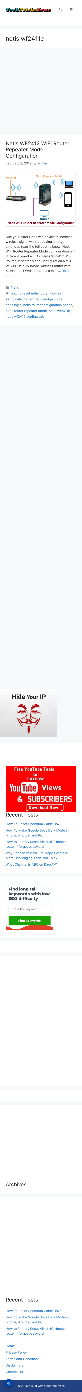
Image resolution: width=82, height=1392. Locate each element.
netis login (13, 305)
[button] (60, 9)
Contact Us (14, 1372)
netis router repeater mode (26, 311)
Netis (15, 287)
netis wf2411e (59, 311)
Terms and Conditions (22, 1359)
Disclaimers (14, 1365)
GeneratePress (54, 1386)
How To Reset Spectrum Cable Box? (33, 824)
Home (10, 1346)
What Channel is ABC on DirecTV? (32, 864)
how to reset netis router (29, 293)
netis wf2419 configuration (26, 316)
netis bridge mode (49, 299)
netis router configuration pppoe (47, 305)
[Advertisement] (41, 92)
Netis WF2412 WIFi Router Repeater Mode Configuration (37, 149)
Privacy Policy (16, 1352)
